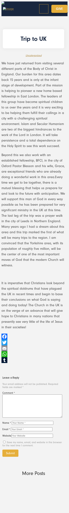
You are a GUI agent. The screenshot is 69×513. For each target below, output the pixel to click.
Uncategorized (34, 55)
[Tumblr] (33, 360)
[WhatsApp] (33, 354)
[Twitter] (33, 342)
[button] (43, 8)
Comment (8, 392)
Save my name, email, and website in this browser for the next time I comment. (32, 444)
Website (6, 435)
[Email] (33, 348)
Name (6, 422)
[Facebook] (33, 336)
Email (6, 429)
